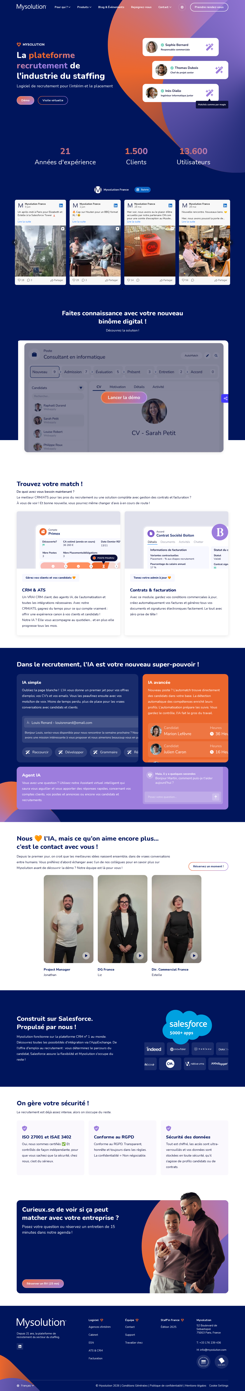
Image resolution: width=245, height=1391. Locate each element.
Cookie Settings (218, 1385)
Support (130, 1335)
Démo (25, 100)
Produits (83, 7)
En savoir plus (36, 626)
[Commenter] (137, 280)
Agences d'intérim (100, 1327)
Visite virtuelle (53, 100)
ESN (91, 1342)
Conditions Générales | (136, 1385)
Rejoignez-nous (141, 7)
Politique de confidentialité (166, 1385)
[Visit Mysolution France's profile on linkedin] (98, 189)
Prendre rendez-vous (209, 7)
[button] (15, 242)
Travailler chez (134, 1342)
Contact (163, 7)
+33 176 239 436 (210, 1342)
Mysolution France (116, 190)
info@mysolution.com (213, 1350)
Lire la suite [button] (24, 221)
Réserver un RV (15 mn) (43, 1284)
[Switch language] (182, 7)
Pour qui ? (61, 7)
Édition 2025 (168, 1327)
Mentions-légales (195, 1385)
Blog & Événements (111, 7)
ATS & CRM (96, 1350)
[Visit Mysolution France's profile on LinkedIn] (20, 205)
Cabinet (93, 1335)
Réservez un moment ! (208, 866)
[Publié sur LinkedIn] (61, 205)
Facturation (95, 1358)
